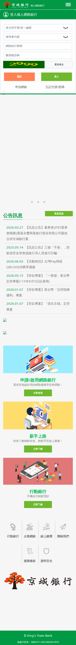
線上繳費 (46, 536)
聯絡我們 (63, 536)
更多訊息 (59, 213)
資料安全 (46, 561)
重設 (19, 76)
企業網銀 (30, 536)
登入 (56, 76)
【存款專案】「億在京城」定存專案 (38, 306)
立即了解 (38, 448)
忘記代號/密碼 (55, 87)
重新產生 (59, 64)
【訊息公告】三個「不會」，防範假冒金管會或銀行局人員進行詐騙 (38, 250)
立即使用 (38, 392)
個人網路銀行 (38, 5)
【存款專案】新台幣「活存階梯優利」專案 (38, 292)
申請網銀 (21, 87)
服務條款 (30, 561)
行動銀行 (13, 536)
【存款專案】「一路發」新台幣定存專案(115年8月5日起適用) (38, 278)
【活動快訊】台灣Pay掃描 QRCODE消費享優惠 (34, 264)
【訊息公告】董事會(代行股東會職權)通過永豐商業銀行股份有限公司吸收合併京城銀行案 (37, 233)
